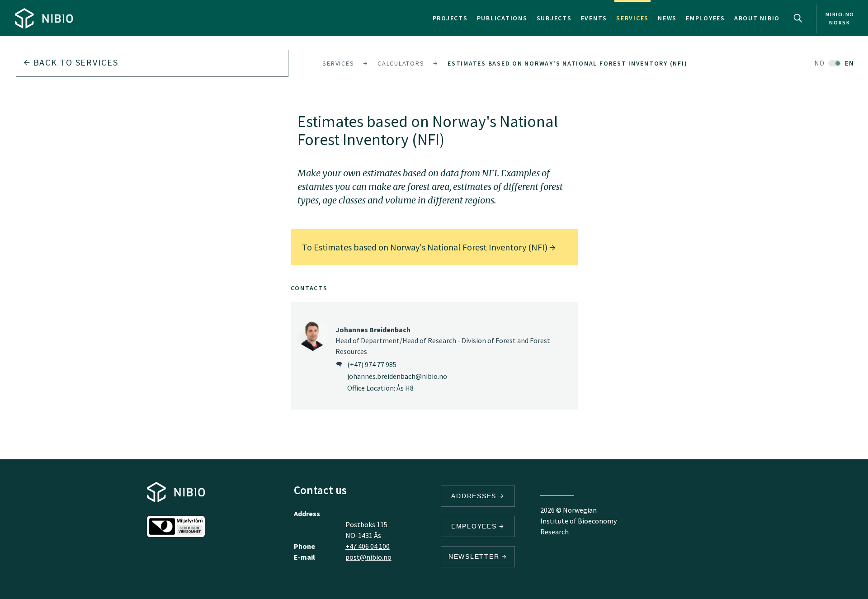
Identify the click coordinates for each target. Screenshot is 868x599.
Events (594, 18)
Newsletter (475, 556)
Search (798, 18)
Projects (450, 18)
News (667, 18)
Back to (74, 62)
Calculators (400, 63)
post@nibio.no (368, 556)
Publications (502, 18)
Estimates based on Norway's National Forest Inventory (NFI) (567, 63)
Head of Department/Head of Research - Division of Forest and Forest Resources (442, 340)
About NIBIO (757, 18)
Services (632, 18)
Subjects (554, 18)
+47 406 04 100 (367, 546)
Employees (705, 18)
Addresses (475, 496)
